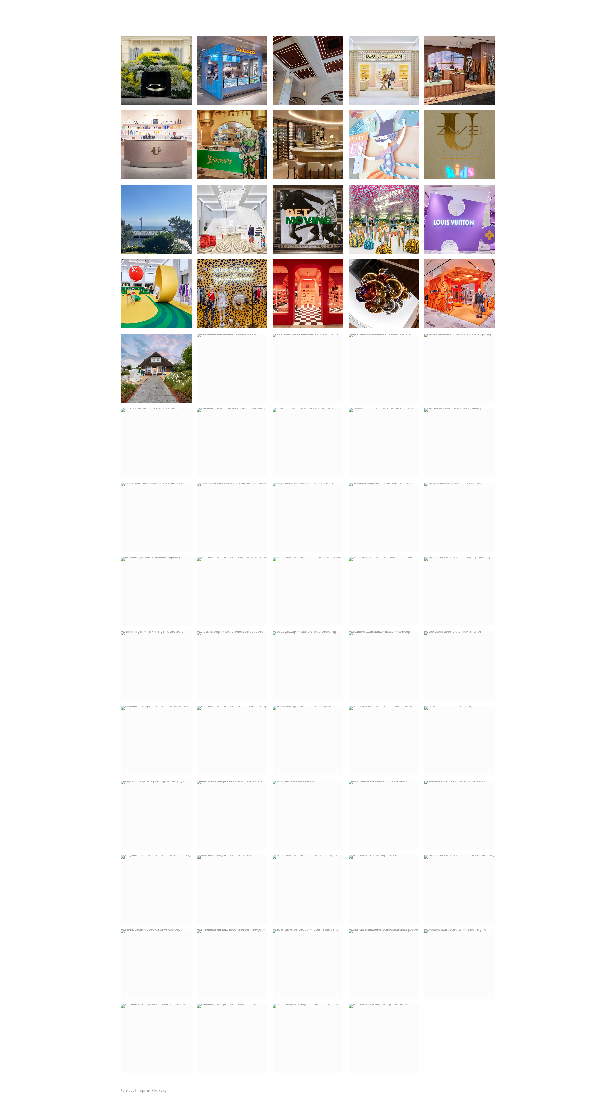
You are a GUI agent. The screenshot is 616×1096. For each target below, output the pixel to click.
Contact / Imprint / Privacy (144, 1090)
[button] (124, 17)
